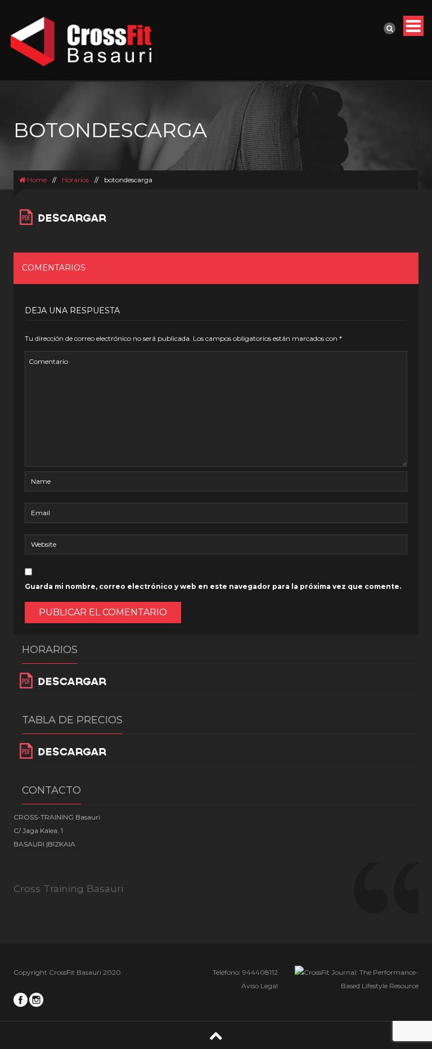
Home (36, 179)
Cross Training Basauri (68, 888)
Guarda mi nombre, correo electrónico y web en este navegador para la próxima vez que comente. (213, 586)
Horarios (75, 179)
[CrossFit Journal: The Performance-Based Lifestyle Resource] (356, 978)
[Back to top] (216, 1035)
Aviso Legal (259, 986)
